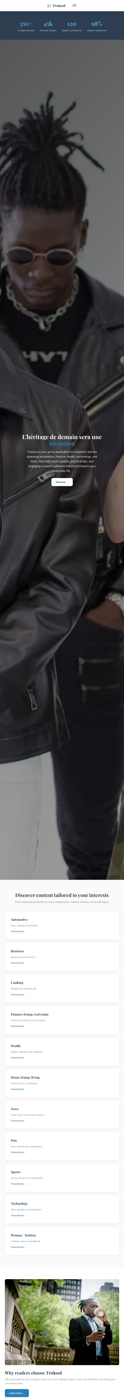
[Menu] (74, 5)
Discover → (62, 482)
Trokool (56, 5)
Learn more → (17, 1393)
